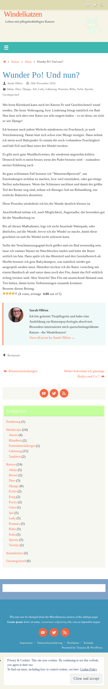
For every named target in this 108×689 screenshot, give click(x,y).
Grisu (12, 507)
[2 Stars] (7, 293)
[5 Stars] (16, 293)
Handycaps (13, 430)
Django (27, 89)
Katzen (15, 61)
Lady (41, 89)
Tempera (81, 647)
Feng (12, 497)
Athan (28, 61)
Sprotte (89, 89)
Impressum (26, 642)
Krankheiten (14, 553)
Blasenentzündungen (22, 371)
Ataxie (13, 435)
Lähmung (51, 89)
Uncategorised (11, 94)
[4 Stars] (13, 293)
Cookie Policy (88, 669)
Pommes (63, 89)
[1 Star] (4, 293)
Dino (18, 89)
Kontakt (88, 642)
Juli (35, 89)
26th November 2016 (43, 83)
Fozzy (13, 502)
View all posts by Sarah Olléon (52, 337)
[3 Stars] (10, 293)
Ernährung (13, 421)
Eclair (13, 491)
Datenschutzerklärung (50, 642)
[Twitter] (94, 4)
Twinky (14, 545)
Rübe (73, 89)
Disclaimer (73, 642)
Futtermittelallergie (22, 446)
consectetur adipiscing (54, 621)
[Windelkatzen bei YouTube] (87, 4)
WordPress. (96, 647)
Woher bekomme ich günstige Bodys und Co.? (84, 373)
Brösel (13, 475)
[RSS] (101, 4)
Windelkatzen (23, 14)
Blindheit (15, 440)
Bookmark (14, 355)
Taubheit (15, 456)
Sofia (80, 89)
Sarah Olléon (15, 83)
